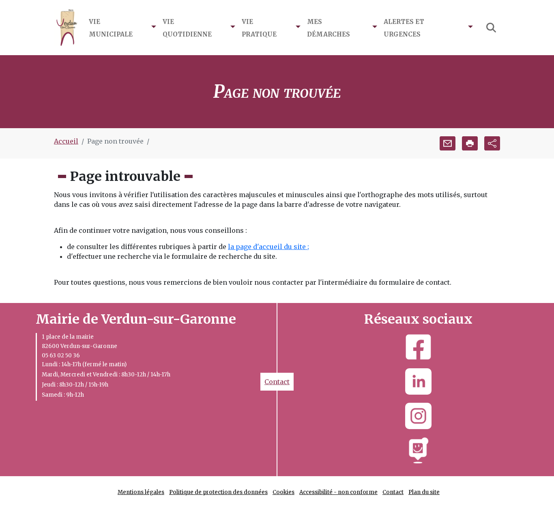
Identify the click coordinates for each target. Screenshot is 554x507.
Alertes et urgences (404, 27)
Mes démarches (328, 27)
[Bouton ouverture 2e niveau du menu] (153, 27)
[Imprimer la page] (470, 143)
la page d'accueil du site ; (268, 247)
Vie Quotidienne (187, 27)
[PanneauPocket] (418, 450)
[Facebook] (418, 347)
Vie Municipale (111, 27)
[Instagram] (418, 416)
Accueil (66, 141)
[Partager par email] (447, 143)
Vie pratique (259, 27)
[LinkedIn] (418, 381)
